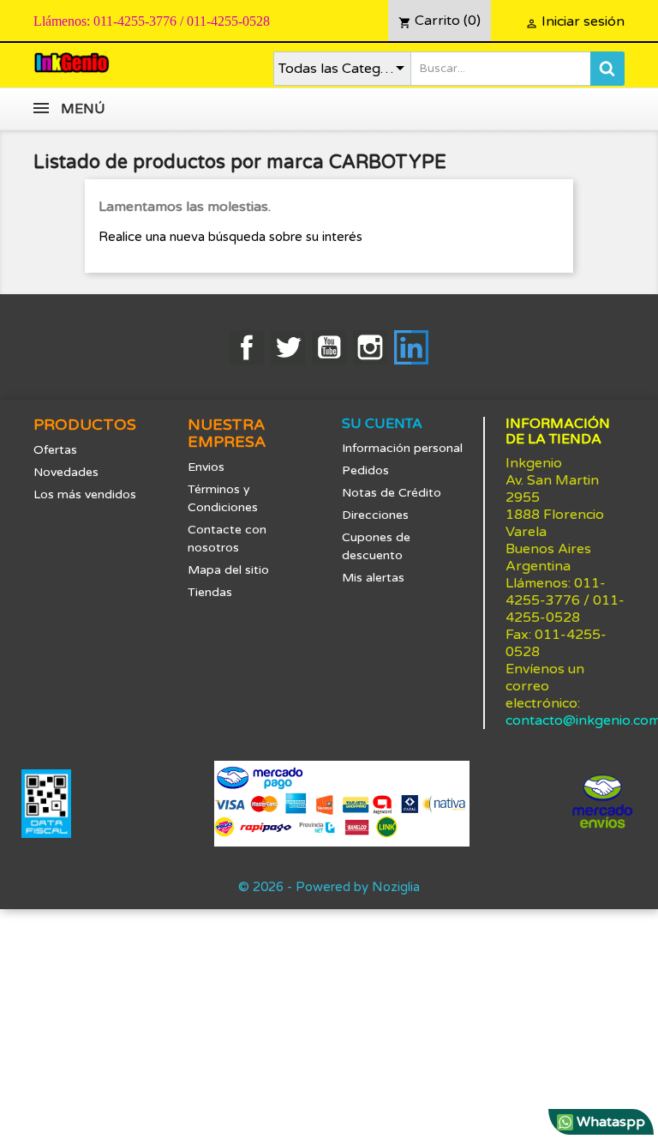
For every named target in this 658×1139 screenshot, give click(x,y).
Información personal (402, 448)
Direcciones (375, 515)
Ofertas (55, 450)
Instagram (370, 347)
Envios (206, 467)
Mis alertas (373, 577)
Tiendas (210, 592)
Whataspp (609, 1121)
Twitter (288, 347)
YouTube (329, 347)
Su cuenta (382, 423)
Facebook (247, 347)
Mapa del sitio (228, 570)
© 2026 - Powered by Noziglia (329, 887)
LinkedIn (411, 347)
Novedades (66, 472)
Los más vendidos (84, 494)
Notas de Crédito (391, 492)
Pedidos (365, 470)
